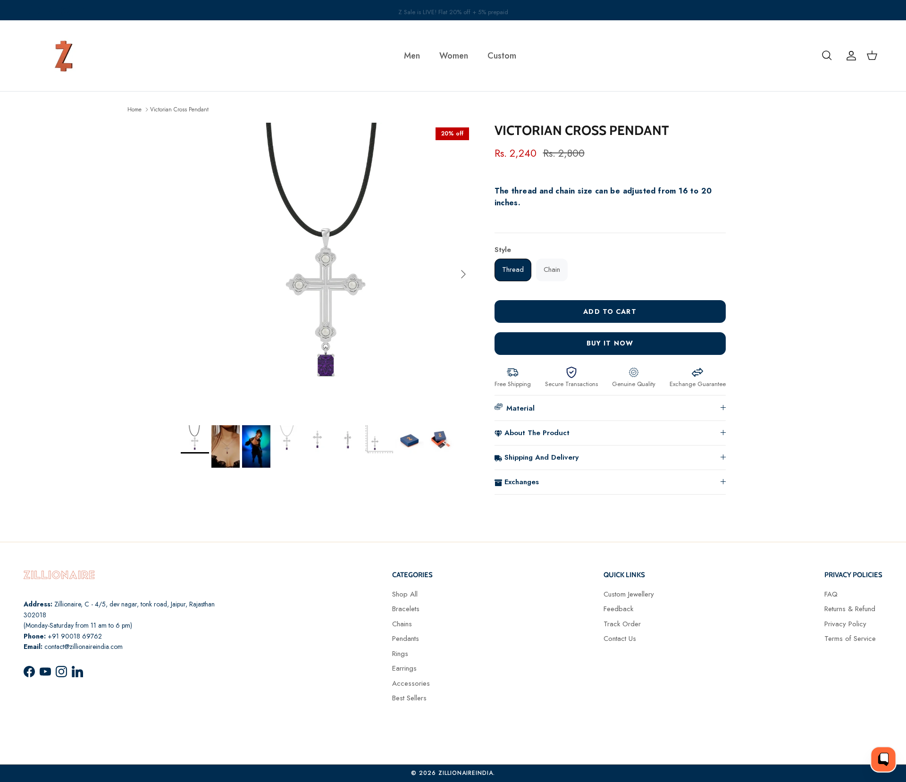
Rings (400, 653)
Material (520, 408)
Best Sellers (409, 698)
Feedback (618, 609)
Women (453, 56)
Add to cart (609, 311)
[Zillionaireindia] (64, 56)
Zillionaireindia (465, 773)
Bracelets (405, 609)
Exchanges (521, 482)
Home (134, 109)
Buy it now (610, 343)
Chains (402, 624)
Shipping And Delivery (541, 457)
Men (412, 56)
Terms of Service (850, 638)
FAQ (831, 594)
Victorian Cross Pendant (179, 109)
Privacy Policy (845, 624)
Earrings (404, 668)
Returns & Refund (849, 609)
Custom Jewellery (629, 594)
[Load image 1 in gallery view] (327, 269)
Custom (501, 56)
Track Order (622, 624)
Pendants (405, 638)
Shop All (405, 594)
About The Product (537, 433)
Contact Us (620, 638)
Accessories (411, 683)
